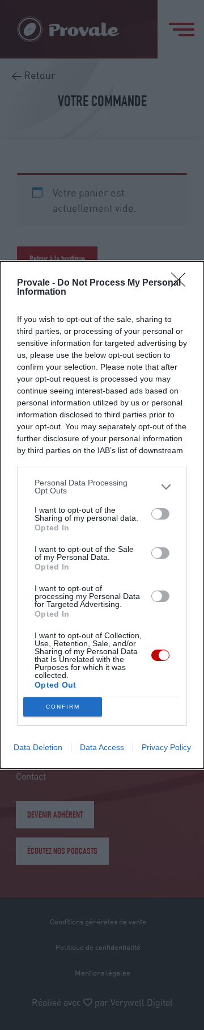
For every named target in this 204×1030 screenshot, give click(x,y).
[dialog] (102, 515)
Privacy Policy (166, 747)
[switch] (160, 514)
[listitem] (102, 487)
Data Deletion (38, 747)
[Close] (182, 283)
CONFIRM (63, 707)
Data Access (102, 747)
